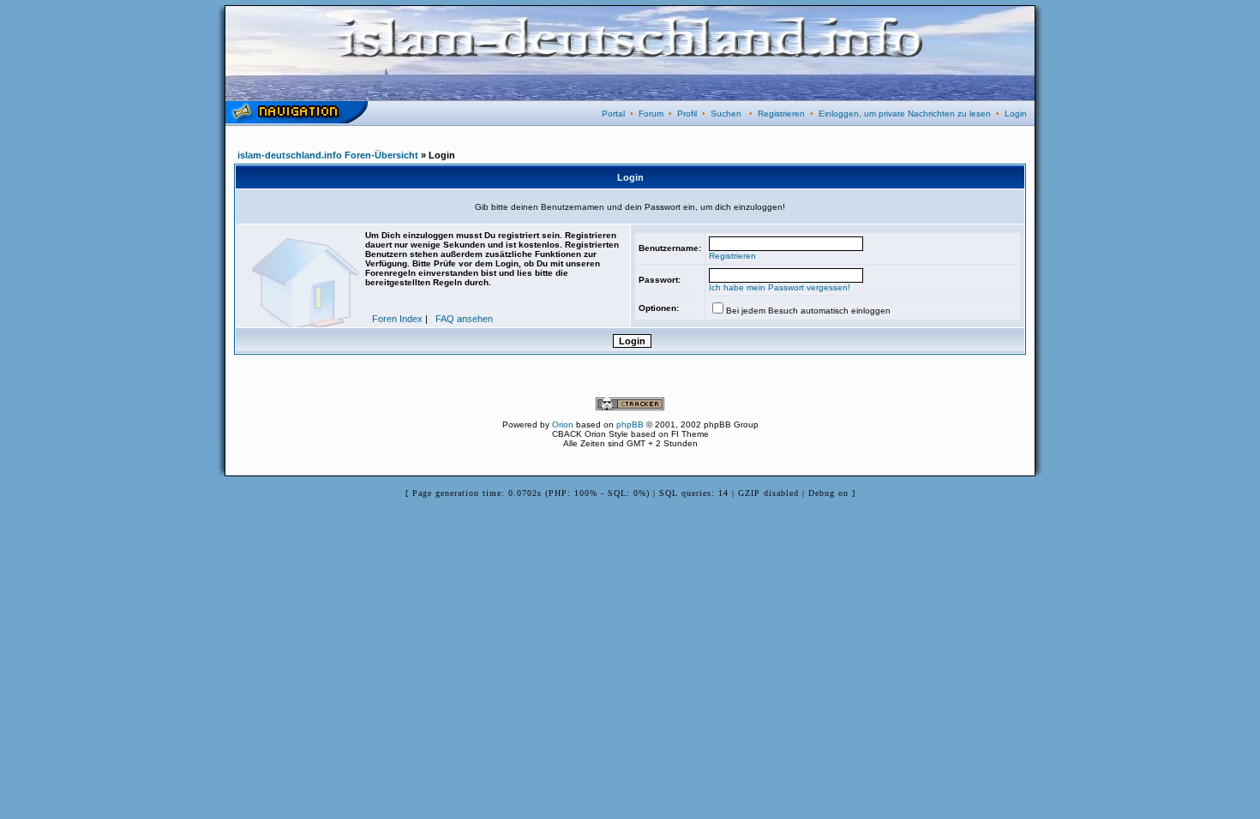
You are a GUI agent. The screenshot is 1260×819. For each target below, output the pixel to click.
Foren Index (397, 319)
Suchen (726, 113)
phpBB (630, 424)
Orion (562, 424)
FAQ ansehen (464, 319)
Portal (613, 113)
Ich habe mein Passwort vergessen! (779, 287)
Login (1016, 113)
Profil (687, 113)
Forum (651, 113)
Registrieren (781, 113)
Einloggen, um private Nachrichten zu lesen (905, 113)
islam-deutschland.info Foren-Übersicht (327, 155)
